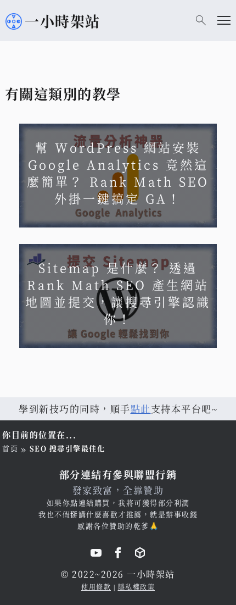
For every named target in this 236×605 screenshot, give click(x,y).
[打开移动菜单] (224, 20)
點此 (141, 408)
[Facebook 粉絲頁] (118, 554)
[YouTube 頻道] (96, 554)
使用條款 (96, 586)
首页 (10, 448)
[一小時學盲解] (140, 554)
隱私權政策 (136, 586)
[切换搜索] (200, 20)
